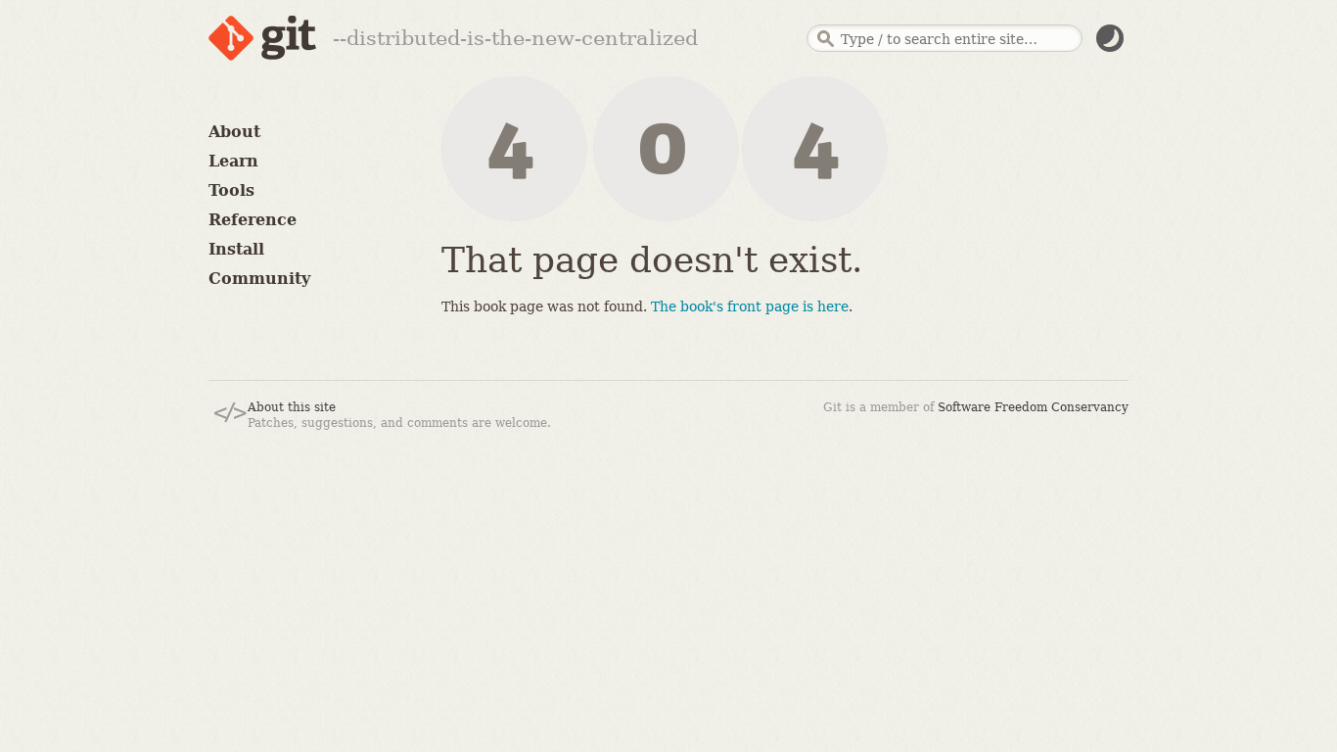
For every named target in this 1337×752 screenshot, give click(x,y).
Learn (233, 161)
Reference (252, 220)
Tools (231, 190)
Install (236, 249)
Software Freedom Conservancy (1033, 407)
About (234, 131)
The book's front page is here (750, 306)
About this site (292, 407)
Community (259, 278)
